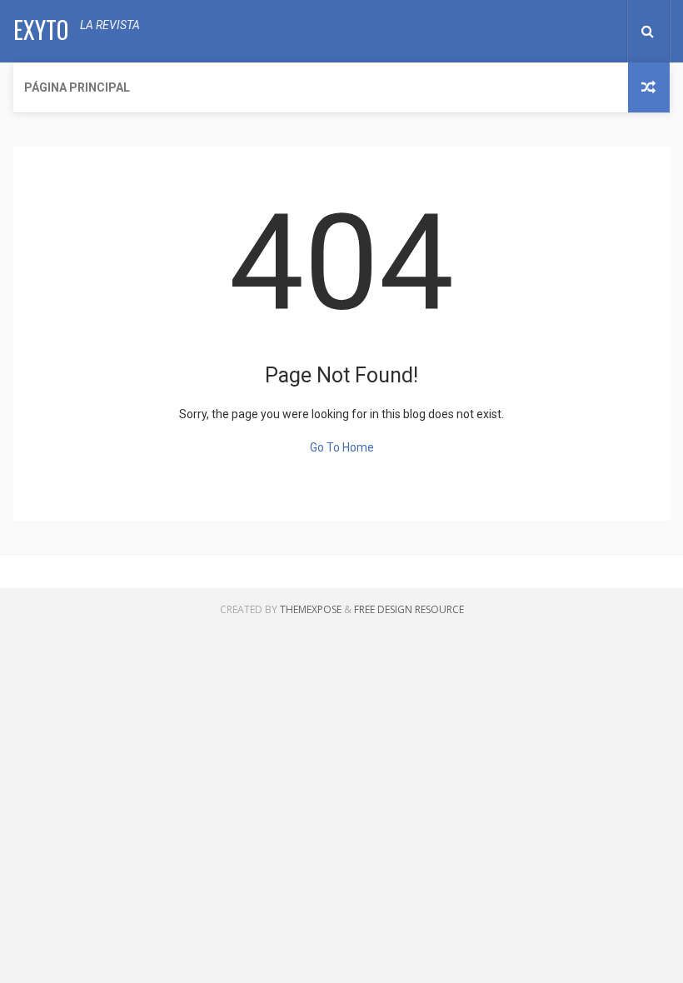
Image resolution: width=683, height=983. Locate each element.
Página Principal (77, 87)
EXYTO (40, 29)
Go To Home (342, 447)
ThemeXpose (311, 609)
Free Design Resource (409, 609)
